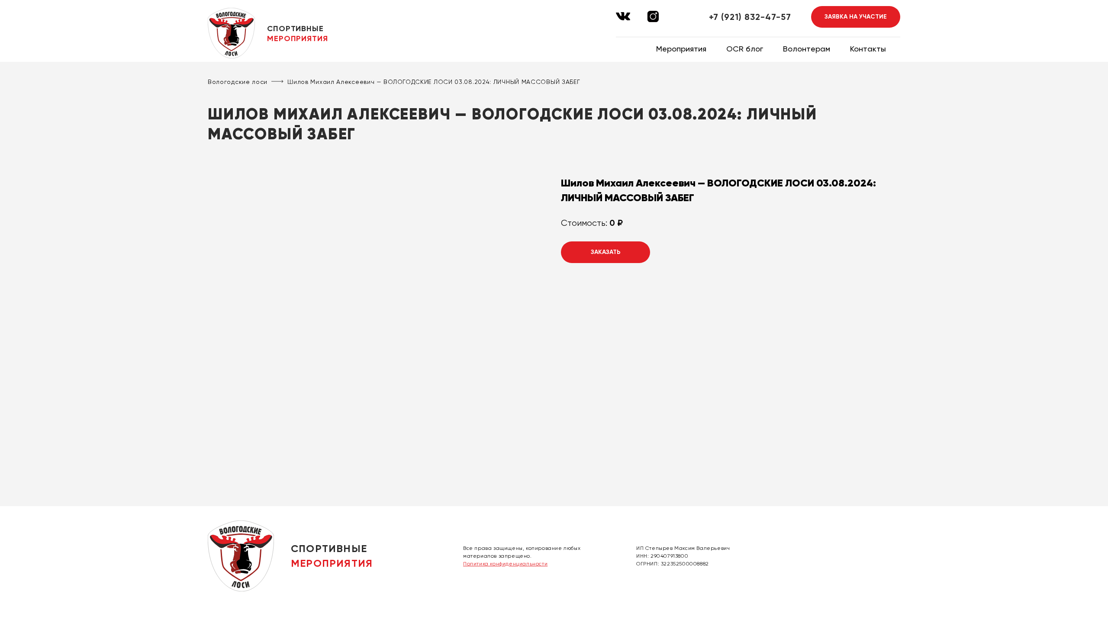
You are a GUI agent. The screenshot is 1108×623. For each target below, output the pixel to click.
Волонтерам (806, 48)
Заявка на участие (856, 16)
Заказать (606, 252)
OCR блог (744, 48)
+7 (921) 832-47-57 (750, 17)
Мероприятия (681, 48)
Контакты (868, 48)
